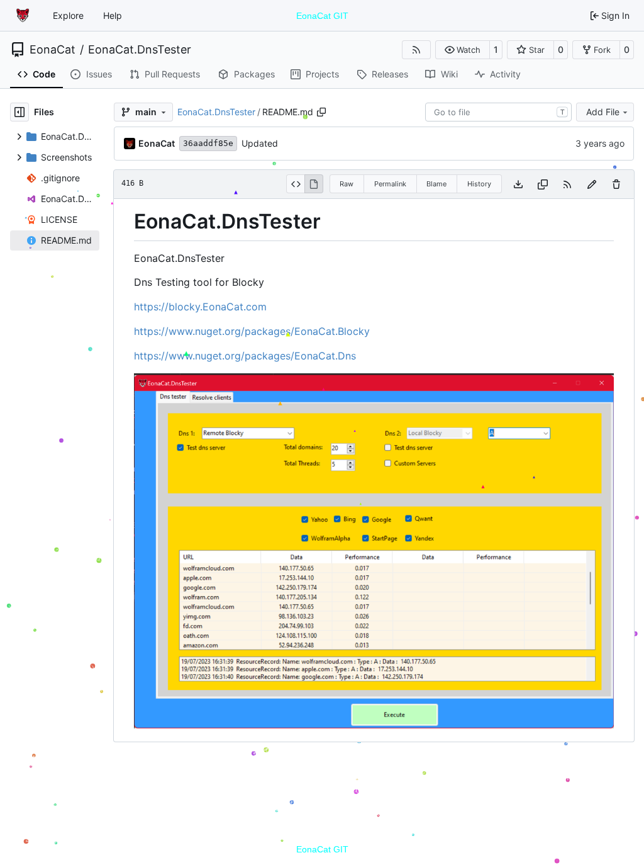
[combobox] (498, 112)
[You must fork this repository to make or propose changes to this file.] (592, 184)
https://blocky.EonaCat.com (200, 306)
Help (112, 15)
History (479, 183)
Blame (436, 183)
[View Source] (295, 183)
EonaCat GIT (322, 16)
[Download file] (518, 184)
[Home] (24, 15)
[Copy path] (321, 112)
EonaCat (52, 49)
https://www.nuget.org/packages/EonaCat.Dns (245, 355)
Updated (260, 143)
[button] (462, 49)
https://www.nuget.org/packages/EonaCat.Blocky (252, 331)
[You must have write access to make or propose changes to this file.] (616, 184)
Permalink (390, 183)
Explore (68, 15)
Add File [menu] (602, 111)
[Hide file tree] (19, 112)
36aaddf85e (208, 143)
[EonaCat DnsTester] (374, 724)
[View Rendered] (313, 183)
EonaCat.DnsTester (139, 49)
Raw (346, 183)
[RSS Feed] (416, 49)
